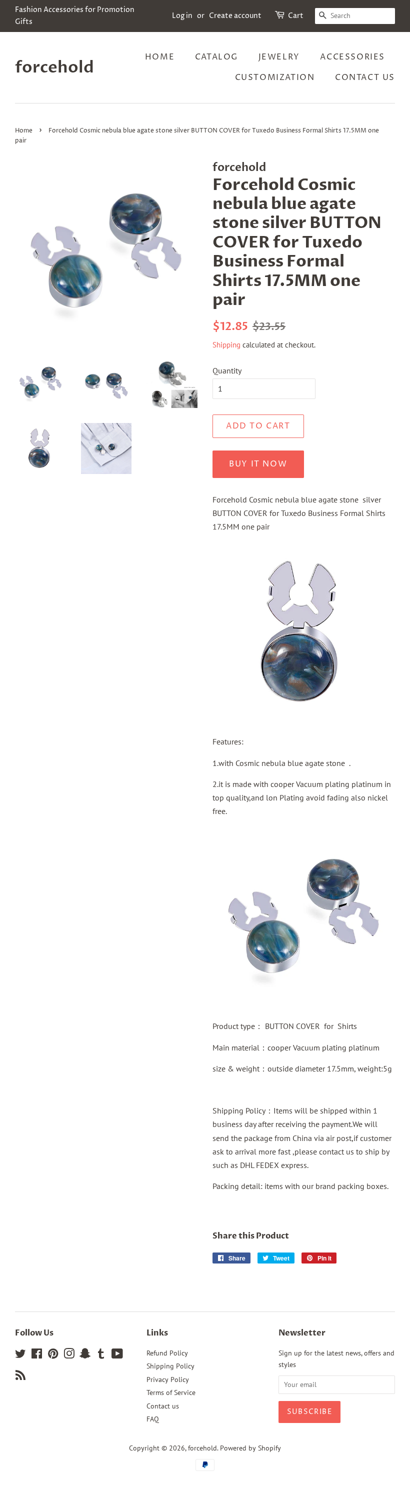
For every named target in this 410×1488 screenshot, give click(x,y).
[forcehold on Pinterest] (53, 1355)
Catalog (216, 57)
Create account (235, 15)
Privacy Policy (167, 1379)
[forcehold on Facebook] (36, 1355)
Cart (296, 15)
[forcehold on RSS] (20, 1377)
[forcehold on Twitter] (20, 1355)
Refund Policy (167, 1353)
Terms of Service (171, 1392)
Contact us (365, 77)
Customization (275, 77)
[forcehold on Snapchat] (85, 1355)
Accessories (352, 57)
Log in (182, 15)
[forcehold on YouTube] (117, 1355)
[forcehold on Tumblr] (101, 1355)
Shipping (226, 345)
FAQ (152, 1419)
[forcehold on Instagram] (69, 1355)
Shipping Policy (170, 1366)
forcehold (54, 67)
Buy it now (258, 464)
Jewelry (279, 57)
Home (159, 57)
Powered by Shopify (250, 1448)
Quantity (227, 371)
